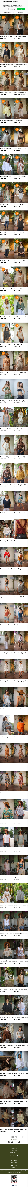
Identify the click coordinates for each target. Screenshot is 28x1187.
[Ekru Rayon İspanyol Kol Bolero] (21, 669)
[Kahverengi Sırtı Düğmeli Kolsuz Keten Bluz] (7, 333)
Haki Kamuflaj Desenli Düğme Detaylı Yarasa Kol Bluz (21, 205)
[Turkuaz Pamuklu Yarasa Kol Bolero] (21, 501)
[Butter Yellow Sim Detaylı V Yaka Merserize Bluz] (21, 1117)
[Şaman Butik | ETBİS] (14, 1179)
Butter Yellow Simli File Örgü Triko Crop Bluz (21, 1101)
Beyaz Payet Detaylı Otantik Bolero (7, 681)
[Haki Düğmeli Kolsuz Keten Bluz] (7, 80)
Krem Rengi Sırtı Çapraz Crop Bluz (7, 989)
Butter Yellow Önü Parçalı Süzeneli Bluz (7, 121)
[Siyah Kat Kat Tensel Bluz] (7, 1005)
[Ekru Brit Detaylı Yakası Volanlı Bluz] (21, 52)
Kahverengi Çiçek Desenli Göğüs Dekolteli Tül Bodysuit (7, 485)
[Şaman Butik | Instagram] (8, 1142)
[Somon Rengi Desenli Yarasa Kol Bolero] (7, 753)
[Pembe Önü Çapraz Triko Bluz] (21, 641)
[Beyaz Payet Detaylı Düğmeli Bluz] (7, 529)
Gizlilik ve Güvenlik (14, 1153)
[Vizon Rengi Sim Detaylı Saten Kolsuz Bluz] (21, 585)
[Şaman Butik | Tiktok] (19, 1142)
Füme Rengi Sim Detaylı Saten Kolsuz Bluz (21, 233)
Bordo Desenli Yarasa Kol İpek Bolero (21, 765)
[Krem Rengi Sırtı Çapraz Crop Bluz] (7, 977)
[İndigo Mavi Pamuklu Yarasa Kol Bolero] (7, 781)
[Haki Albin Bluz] (21, 697)
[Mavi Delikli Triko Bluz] (21, 809)
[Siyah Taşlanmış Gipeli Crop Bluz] (21, 389)
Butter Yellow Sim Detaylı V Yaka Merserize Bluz (21, 1129)
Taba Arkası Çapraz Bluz (20, 989)
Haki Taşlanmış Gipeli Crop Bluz (21, 149)
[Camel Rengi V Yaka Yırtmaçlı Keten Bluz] (7, 641)
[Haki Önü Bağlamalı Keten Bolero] (21, 305)
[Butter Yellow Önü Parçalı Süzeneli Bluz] (7, 108)
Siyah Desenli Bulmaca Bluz (7, 597)
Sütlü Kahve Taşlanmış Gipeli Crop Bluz (7, 373)
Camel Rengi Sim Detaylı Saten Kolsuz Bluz (21, 345)
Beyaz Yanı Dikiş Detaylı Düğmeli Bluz (21, 905)
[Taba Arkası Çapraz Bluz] (21, 977)
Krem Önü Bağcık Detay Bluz (21, 1045)
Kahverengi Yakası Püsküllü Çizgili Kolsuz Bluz (21, 177)
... (20, 1137)
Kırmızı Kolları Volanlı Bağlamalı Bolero (7, 569)
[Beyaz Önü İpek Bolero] (7, 305)
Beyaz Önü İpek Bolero (6, 317)
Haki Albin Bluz (18, 709)
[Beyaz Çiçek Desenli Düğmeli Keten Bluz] (21, 949)
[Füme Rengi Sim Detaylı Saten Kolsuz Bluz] (21, 220)
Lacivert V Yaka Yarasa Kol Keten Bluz (7, 65)
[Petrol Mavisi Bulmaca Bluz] (21, 613)
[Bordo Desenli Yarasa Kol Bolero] (21, 781)
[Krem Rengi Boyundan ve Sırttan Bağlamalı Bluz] (7, 445)
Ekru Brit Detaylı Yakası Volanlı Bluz (21, 65)
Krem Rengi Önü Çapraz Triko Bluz (21, 429)
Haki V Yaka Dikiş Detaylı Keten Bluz (21, 849)
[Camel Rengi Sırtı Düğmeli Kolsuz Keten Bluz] (21, 921)
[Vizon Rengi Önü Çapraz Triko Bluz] (21, 277)
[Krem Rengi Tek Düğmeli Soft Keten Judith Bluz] (7, 24)
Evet (21, 9)
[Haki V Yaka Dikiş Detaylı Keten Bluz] (21, 837)
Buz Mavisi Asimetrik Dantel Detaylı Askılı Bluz (7, 709)
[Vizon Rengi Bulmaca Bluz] (21, 80)
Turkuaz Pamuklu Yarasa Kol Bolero (21, 513)
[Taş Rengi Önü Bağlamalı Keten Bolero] (7, 949)
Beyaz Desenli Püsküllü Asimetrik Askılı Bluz (21, 37)
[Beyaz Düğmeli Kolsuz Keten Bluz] (7, 921)
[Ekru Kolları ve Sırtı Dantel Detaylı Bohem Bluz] (7, 893)
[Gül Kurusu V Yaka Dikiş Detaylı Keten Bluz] (7, 865)
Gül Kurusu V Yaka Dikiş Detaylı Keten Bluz (7, 877)
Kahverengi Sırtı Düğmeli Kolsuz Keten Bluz (7, 345)
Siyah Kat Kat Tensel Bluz (7, 1017)
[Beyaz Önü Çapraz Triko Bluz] (21, 1061)
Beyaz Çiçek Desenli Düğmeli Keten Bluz (21, 961)
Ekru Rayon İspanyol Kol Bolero (21, 681)
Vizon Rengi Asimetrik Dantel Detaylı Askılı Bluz (21, 373)
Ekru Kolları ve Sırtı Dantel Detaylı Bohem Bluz (7, 905)
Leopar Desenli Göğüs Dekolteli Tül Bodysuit (21, 457)
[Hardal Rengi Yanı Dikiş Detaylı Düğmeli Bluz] (21, 473)
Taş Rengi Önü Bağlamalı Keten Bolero (7, 961)
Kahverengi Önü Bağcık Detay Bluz (7, 1073)
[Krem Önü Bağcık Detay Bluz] (21, 1033)
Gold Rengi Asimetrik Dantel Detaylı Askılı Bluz (7, 289)
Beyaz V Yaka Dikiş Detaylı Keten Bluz (7, 849)
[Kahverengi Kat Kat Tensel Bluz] (7, 1033)
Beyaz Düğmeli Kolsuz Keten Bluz (7, 933)
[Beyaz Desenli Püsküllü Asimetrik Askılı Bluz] (21, 24)
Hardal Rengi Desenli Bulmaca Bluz (21, 569)
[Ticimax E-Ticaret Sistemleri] (14, 1186)
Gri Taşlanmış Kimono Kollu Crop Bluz (7, 737)
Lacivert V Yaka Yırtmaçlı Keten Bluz (7, 513)
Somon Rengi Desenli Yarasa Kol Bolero (7, 765)
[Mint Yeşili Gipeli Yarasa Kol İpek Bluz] (7, 809)
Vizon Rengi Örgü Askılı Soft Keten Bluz (7, 429)
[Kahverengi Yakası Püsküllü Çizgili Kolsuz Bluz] (21, 164)
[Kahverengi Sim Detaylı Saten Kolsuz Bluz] (21, 248)
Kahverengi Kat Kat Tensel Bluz (7, 1045)
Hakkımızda (14, 1148)
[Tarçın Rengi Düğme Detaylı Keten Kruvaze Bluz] (21, 108)
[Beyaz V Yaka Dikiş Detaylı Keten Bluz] (7, 837)
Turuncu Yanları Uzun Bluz (21, 737)
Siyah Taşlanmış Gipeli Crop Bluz (21, 401)
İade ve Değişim (14, 1160)
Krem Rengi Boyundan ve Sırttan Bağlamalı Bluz (7, 457)
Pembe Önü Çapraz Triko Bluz (21, 653)
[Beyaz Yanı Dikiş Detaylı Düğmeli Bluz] (21, 893)
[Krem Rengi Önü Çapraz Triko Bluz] (21, 417)
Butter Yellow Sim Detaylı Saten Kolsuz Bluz (7, 261)
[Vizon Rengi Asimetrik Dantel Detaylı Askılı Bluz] (21, 361)
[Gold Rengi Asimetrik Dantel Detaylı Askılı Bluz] (7, 277)
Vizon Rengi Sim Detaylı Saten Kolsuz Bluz (21, 597)
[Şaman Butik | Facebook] (16, 1142)
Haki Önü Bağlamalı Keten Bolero (21, 317)
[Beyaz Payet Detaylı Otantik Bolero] (7, 669)
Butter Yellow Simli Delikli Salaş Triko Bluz (7, 1129)
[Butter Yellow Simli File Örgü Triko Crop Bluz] (21, 1089)
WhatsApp (14, 1167)
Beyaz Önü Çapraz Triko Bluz (21, 1073)
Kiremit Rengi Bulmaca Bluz (7, 625)
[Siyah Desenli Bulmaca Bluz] (7, 585)
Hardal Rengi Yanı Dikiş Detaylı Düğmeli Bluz (21, 485)
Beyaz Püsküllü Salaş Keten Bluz (7, 177)
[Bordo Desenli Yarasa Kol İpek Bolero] (21, 753)
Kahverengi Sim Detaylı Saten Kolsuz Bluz (21, 261)
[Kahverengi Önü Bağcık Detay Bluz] (7, 1061)
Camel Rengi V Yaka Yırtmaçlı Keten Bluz (7, 653)
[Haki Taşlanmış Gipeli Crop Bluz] (21, 136)
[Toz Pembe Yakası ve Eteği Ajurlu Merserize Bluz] (21, 1005)
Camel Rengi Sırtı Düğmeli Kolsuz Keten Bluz (21, 933)
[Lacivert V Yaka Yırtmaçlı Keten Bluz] (7, 501)
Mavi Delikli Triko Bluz (20, 821)
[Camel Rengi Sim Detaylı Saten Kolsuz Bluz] (21, 333)
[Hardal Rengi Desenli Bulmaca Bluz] (21, 557)
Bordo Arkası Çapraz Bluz (21, 541)
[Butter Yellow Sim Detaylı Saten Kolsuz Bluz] (7, 248)
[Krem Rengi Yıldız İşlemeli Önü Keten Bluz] (7, 136)
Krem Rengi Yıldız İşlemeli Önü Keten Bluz (7, 149)
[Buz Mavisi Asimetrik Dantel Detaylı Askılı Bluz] (7, 697)
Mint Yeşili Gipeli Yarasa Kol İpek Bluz (7, 821)
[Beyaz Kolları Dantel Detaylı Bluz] (7, 220)
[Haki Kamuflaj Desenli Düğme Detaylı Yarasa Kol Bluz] (21, 192)
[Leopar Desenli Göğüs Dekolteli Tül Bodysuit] (21, 445)
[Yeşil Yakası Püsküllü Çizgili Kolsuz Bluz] (7, 192)
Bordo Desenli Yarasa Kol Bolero (21, 793)
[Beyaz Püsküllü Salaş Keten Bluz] (7, 164)
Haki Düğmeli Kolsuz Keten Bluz (7, 93)
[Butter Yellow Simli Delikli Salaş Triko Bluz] (7, 1117)
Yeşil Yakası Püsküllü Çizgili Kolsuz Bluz (7, 205)
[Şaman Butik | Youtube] (12, 1142)
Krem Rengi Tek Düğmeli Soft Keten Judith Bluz (7, 37)
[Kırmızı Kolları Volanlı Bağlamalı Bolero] (7, 557)
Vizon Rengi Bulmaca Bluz (21, 93)
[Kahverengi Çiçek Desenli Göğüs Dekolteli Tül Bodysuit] (7, 473)
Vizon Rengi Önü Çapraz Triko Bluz (21, 289)
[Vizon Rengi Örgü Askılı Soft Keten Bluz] (7, 417)
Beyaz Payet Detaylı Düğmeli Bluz (7, 541)
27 (23, 1137)
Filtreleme (20, 12)
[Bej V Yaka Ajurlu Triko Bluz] (7, 1089)
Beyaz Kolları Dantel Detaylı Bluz (7, 233)
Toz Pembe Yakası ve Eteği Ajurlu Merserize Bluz (21, 1017)
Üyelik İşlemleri (14, 1163)
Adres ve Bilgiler (14, 1150)
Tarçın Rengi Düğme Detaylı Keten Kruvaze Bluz (21, 121)
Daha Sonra (12, 9)
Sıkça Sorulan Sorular (14, 1158)
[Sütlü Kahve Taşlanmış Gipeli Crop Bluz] (7, 361)
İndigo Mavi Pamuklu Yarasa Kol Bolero (7, 793)
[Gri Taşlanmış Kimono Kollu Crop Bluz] (7, 725)
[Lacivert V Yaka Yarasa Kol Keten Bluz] (7, 52)
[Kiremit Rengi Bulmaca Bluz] (7, 613)
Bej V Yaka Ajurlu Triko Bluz (7, 1101)
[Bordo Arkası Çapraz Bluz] (21, 529)
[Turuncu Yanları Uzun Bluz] (21, 725)
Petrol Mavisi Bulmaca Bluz (21, 625)
